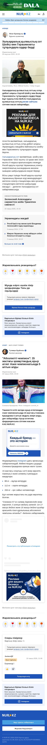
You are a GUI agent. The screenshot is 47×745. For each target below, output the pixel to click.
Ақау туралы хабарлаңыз (23, 722)
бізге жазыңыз (29, 255)
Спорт (4, 345)
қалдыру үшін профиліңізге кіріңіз (26, 299)
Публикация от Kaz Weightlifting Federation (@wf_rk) (23, 571)
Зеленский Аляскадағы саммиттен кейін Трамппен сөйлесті (20, 202)
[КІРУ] (43, 14)
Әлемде (5, 28)
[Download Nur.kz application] (23, 5)
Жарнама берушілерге (23, 728)
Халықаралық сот (11, 157)
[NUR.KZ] (23, 14)
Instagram (25, 333)
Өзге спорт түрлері (16, 345)
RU (39, 14)
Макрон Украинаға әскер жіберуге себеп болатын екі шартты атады (24, 235)
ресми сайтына (29, 102)
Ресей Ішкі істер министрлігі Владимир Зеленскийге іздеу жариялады (24, 225)
